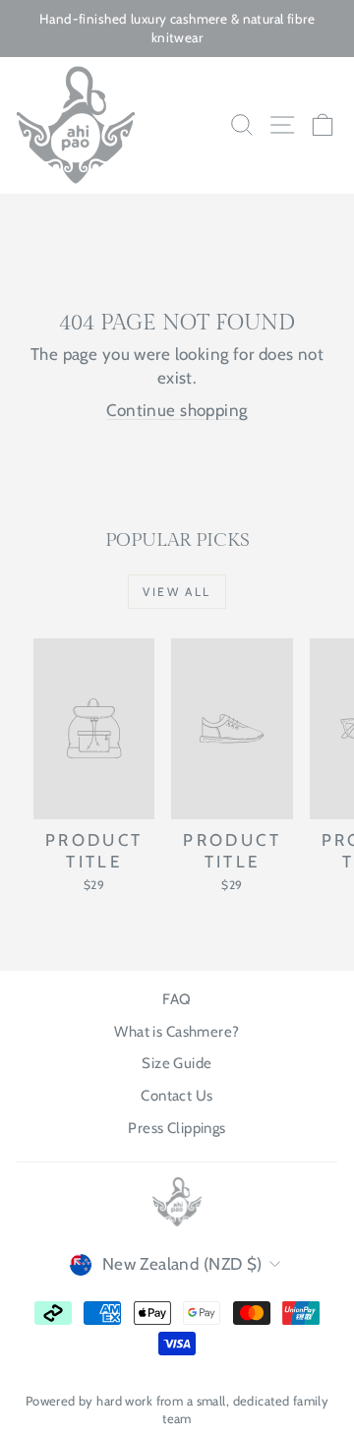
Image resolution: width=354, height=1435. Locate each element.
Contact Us (176, 1096)
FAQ (176, 999)
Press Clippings (176, 1128)
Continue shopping (176, 410)
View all (176, 591)
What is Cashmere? (176, 1032)
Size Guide (176, 1063)
